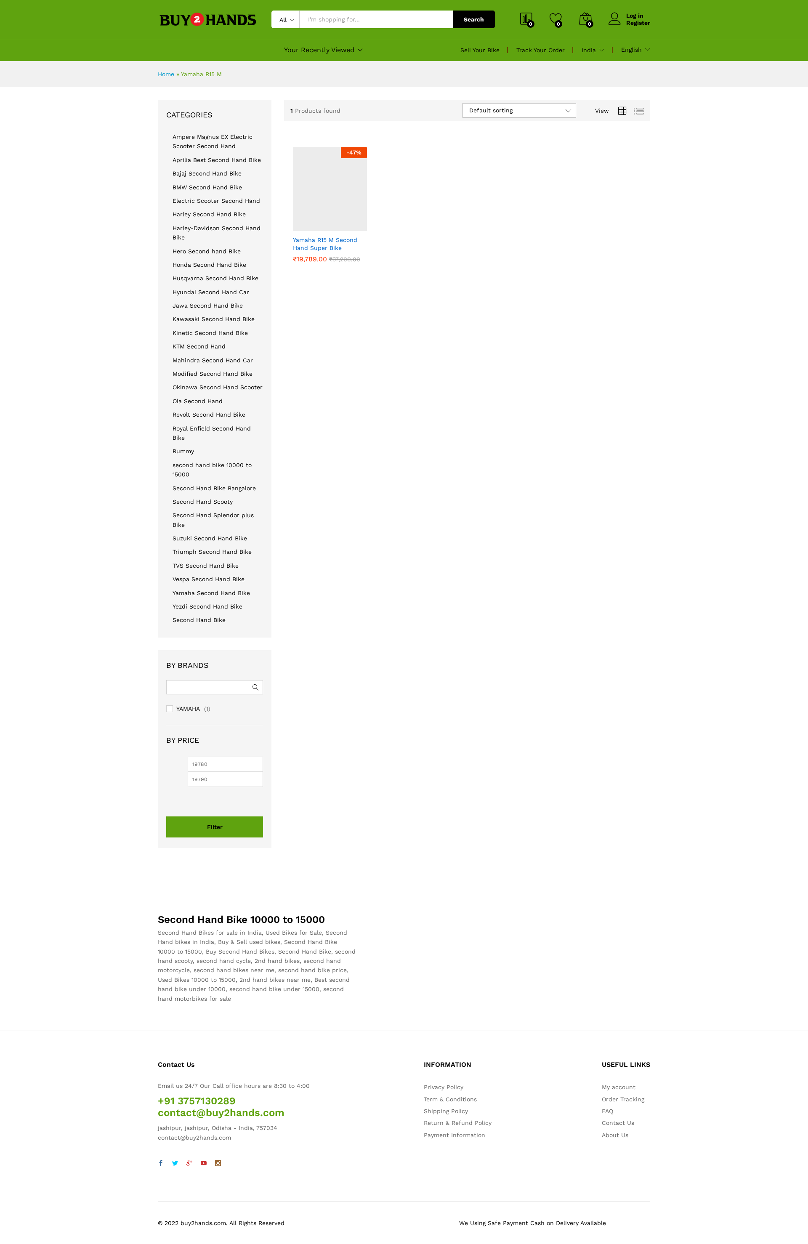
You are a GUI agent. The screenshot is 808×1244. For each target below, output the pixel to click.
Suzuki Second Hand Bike (210, 538)
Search (474, 19)
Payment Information (454, 1135)
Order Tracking (623, 1099)
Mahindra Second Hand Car (213, 360)
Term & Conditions (450, 1099)
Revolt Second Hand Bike (209, 414)
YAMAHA (188, 708)
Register (638, 22)
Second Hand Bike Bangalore (214, 488)
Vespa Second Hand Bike (209, 579)
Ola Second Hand (198, 401)
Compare (359, 226)
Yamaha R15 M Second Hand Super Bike (325, 244)
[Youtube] (204, 1163)
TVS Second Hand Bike (206, 565)
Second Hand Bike (199, 620)
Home (166, 74)
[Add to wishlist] (339, 226)
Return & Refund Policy (458, 1122)
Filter (215, 827)
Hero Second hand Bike (207, 251)
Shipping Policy (446, 1111)
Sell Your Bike (480, 50)
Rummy (183, 451)
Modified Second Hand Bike (212, 373)
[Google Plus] (189, 1163)
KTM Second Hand (199, 346)
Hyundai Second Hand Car (211, 292)
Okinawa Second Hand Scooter (218, 387)
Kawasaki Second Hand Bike (214, 319)
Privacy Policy (443, 1087)
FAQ (607, 1111)
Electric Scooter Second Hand (216, 200)
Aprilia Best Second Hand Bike (217, 160)
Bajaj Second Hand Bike (207, 173)
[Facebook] (161, 1163)
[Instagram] (218, 1163)
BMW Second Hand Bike (207, 187)
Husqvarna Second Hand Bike (215, 278)
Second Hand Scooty (203, 501)
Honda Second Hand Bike (209, 264)
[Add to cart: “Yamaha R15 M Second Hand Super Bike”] (301, 226)
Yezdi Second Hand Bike (207, 606)
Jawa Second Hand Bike (208, 305)
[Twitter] (175, 1163)
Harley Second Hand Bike (209, 214)
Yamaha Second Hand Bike (211, 593)
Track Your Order (540, 50)
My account (618, 1087)
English (631, 50)
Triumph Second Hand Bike (212, 551)
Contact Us (618, 1122)
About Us (615, 1135)
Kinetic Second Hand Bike (210, 333)
